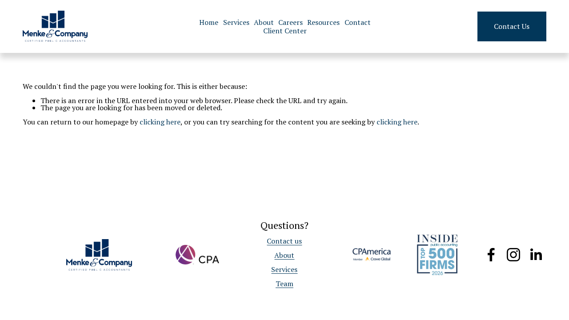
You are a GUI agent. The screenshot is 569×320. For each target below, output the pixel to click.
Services (236, 22)
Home (208, 22)
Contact (358, 22)
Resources (323, 22)
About (264, 22)
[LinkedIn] (536, 255)
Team (284, 283)
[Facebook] (491, 255)
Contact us (284, 240)
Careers (290, 22)
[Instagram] (513, 255)
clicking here (160, 122)
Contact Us (511, 26)
